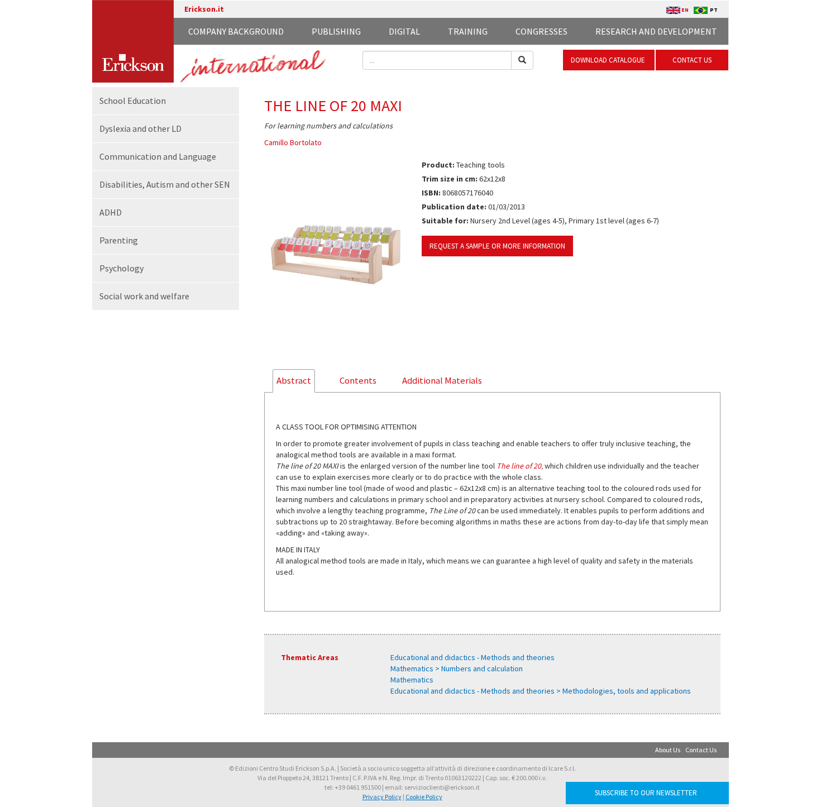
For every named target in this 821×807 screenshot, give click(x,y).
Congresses (541, 31)
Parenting (118, 240)
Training (468, 31)
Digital (404, 31)
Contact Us (701, 750)
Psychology (121, 268)
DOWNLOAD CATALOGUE (609, 60)
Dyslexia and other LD (140, 128)
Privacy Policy (382, 796)
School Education (132, 100)
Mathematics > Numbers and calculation (456, 668)
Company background (236, 31)
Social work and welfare (144, 296)
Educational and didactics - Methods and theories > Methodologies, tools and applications (540, 691)
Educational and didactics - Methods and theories (472, 657)
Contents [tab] (358, 380)
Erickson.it (204, 9)
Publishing (336, 31)
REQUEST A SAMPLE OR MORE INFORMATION (497, 246)
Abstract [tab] (293, 380)
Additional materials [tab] (442, 380)
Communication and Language (157, 156)
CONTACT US (692, 60)
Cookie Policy (423, 796)
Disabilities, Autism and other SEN (164, 184)
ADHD (110, 212)
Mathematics (411, 680)
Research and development (656, 31)
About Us (667, 750)
